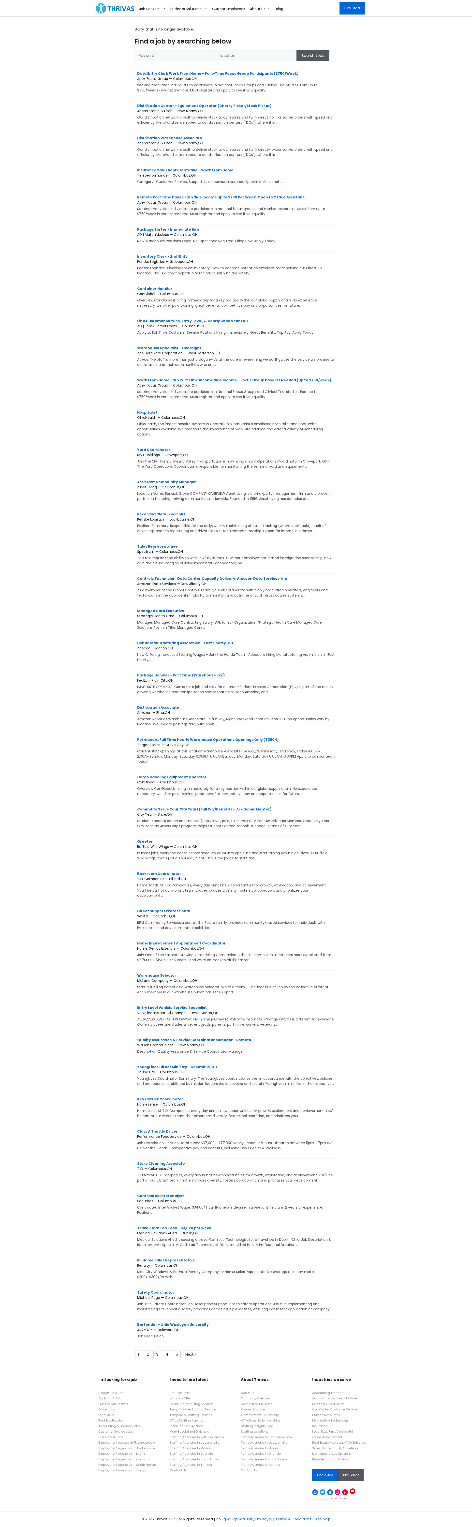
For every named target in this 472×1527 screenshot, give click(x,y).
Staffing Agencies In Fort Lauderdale (197, 1437)
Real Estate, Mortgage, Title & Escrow (339, 1442)
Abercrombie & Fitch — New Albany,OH (235, 114)
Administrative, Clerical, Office (334, 1398)
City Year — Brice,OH (233, 817)
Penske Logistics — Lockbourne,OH (231, 522)
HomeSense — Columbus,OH (235, 1107)
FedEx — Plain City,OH (235, 683)
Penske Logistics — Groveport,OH (230, 265)
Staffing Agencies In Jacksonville (194, 1442)
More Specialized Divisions (189, 1431)
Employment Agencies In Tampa (123, 1470)
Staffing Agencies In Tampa (191, 1465)
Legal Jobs (106, 1415)
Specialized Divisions (256, 1404)
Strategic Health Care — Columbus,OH (229, 619)
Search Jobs (313, 55)
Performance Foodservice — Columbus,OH (235, 1140)
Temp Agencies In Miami (259, 1448)
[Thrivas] (113, 8)
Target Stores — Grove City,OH (236, 750)
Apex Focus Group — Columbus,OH (227, 82)
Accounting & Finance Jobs (119, 1426)
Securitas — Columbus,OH (230, 1204)
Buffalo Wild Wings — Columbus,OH (232, 850)
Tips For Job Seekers (113, 1404)
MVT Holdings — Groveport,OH (233, 458)
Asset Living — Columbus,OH (233, 490)
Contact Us (178, 1470)
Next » (190, 1354)
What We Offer (180, 1398)
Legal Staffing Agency (186, 1426)
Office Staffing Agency (186, 1420)
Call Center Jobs (110, 1437)
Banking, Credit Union (328, 1404)
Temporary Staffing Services (191, 1415)
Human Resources (326, 1415)
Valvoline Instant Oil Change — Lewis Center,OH (236, 1016)
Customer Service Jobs (115, 1431)
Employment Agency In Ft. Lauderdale (126, 1442)
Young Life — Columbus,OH (235, 1075)
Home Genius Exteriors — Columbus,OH (234, 951)
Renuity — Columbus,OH (225, 1268)
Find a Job (325, 1475)
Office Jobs (106, 1409)
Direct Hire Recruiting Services (191, 1404)
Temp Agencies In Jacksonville (264, 1442)
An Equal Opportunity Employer (244, 1519)
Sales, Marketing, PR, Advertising (335, 1448)
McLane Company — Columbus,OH (232, 984)
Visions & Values (253, 1409)
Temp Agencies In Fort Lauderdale (266, 1437)
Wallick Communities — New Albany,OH (194, 1045)
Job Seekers (149, 8)
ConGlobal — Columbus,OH (227, 297)
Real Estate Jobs (110, 1420)
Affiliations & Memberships (260, 1420)
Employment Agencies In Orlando (123, 1459)
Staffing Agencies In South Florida (195, 1459)
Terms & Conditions (293, 1519)
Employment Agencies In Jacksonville (126, 1448)
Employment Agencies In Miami (122, 1454)
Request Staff (180, 1393)
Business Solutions (185, 8)
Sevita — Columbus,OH (231, 919)
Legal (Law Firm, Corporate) (332, 1431)
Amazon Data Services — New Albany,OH (232, 587)
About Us (257, 8)
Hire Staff (352, 8)
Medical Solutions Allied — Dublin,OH (234, 1236)
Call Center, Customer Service (334, 1409)
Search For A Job (110, 1393)
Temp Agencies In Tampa (260, 1465)
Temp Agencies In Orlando (261, 1454)
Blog (279, 8)
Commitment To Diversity (260, 1415)
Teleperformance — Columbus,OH (210, 176)
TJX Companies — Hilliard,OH (231, 884)
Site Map (323, 1519)
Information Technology (330, 1420)
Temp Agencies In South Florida (264, 1459)
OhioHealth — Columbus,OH (230, 423)
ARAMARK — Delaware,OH (173, 1330)
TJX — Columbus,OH (235, 1172)
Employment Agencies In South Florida (127, 1465)
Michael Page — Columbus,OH (234, 1301)
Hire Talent (351, 1475)
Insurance (319, 1426)
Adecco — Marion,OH (236, 651)
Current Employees (228, 8)
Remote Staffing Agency (330, 1459)
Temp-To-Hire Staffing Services (193, 1409)
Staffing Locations (254, 1431)
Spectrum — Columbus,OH (234, 555)
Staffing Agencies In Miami (190, 1448)
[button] (374, 8)
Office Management (327, 1437)
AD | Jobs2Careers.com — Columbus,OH (225, 326)
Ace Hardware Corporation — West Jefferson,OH (235, 356)
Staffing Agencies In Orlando (191, 1454)
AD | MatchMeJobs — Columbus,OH (206, 235)
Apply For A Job (109, 1398)
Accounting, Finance (327, 1393)
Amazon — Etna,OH (233, 716)
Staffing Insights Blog (257, 1426)
